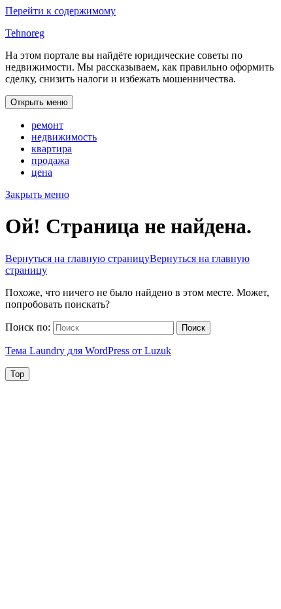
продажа (50, 160)
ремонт (47, 125)
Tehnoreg (24, 33)
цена (41, 172)
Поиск (193, 328)
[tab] (39, 102)
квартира (51, 148)
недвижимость (64, 136)
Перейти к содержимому (60, 10)
